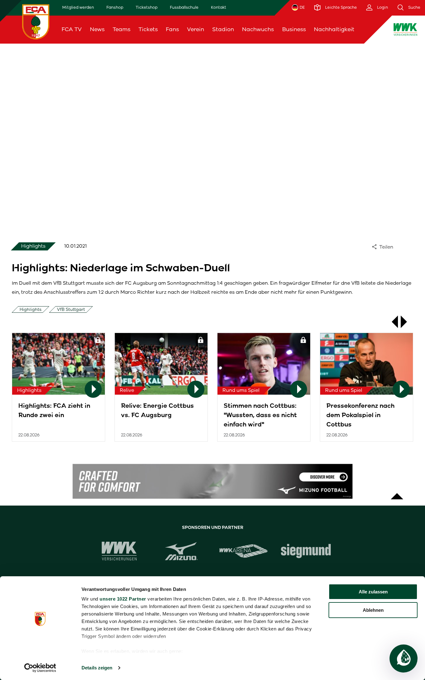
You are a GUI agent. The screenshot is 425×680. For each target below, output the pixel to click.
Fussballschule (184, 7)
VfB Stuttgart (71, 309)
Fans (172, 29)
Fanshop (114, 7)
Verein (195, 29)
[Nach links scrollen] (391, 322)
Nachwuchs (258, 29)
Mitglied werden (78, 7)
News (97, 29)
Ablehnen (373, 610)
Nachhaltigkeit (334, 29)
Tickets (148, 29)
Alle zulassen (373, 591)
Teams (121, 29)
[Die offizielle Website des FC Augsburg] (36, 21)
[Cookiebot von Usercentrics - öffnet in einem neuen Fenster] (40, 668)
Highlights (30, 309)
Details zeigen (97, 667)
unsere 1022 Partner (123, 599)
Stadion (223, 29)
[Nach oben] (397, 493)
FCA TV (72, 29)
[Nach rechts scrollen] (407, 322)
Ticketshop (146, 7)
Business (294, 29)
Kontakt (218, 7)
